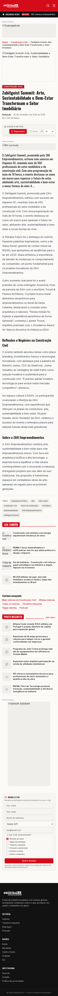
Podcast (24, 608)
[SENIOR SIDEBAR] (29, 744)
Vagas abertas (9, 608)
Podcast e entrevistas (19, 848)
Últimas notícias (47, 600)
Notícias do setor (17, 839)
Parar (35, 131)
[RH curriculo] (29, 147)
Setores (6, 919)
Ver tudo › (51, 618)
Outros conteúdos (17, 854)
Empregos (7, 927)
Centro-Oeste (8, 952)
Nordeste (6, 948)
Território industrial (17, 845)
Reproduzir (19, 131)
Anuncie (6, 973)
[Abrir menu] (54, 5)
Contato (6, 977)
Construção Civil (19, 42)
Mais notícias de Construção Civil (19, 600)
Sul (3, 960)
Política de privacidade (13, 981)
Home (5, 42)
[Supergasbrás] (29, 30)
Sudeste (6, 956)
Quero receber (29, 861)
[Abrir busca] (48, 5)
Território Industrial (32, 604)
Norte (4, 944)
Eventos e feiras (16, 851)
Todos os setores (11, 604)
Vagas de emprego (17, 842)
